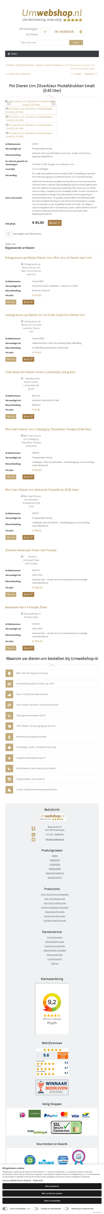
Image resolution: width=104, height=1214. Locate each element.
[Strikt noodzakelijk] (5, 1208)
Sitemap (54, 963)
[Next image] (53, 103)
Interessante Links (55, 955)
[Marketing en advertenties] (66, 1208)
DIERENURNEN (25, 65)
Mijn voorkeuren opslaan (52, 1193)
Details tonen (38, 1180)
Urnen (55, 856)
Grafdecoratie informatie (54, 920)
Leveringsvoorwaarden (55, 946)
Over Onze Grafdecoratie (55, 903)
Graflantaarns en (55, 873)
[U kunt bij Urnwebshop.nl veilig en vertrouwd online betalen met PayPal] (50, 1117)
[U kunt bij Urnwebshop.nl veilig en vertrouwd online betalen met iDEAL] (22, 1117)
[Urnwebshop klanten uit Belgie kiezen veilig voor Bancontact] (86, 1117)
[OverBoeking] (37, 1133)
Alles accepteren (52, 1186)
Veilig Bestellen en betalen (54, 950)
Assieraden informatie (55, 912)
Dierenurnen (55, 869)
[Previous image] (8, 103)
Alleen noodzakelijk (52, 1201)
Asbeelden (55, 860)
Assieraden (54, 865)
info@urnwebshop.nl (54, 839)
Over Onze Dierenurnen (54, 899)
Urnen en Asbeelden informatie (54, 907)
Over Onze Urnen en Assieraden (55, 894)
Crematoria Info (55, 959)
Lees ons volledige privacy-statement (16, 1180)
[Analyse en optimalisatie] (35, 1208)
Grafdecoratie (55, 878)
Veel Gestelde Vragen (54, 942)
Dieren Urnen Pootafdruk (49, 65)
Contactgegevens (55, 937)
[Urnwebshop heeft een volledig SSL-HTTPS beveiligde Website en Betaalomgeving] (66, 1133)
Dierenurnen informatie (54, 916)
